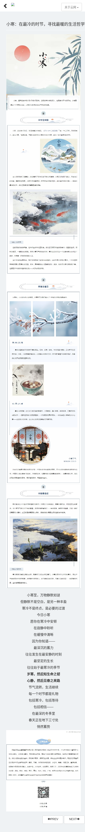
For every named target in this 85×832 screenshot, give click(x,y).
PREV (54, 819)
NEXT (73, 819)
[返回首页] (4, 4)
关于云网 (71, 7)
